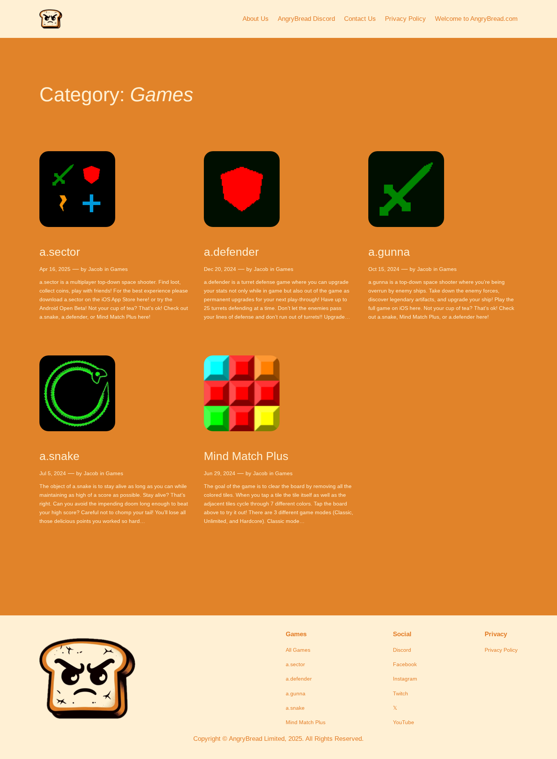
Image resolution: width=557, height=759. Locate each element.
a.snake (59, 456)
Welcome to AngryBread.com (476, 18)
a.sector (59, 252)
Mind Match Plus (246, 456)
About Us (256, 18)
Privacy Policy (405, 18)
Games (119, 269)
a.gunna (389, 252)
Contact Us (360, 18)
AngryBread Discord (306, 18)
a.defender (231, 252)
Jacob (95, 269)
